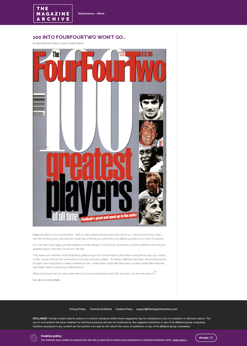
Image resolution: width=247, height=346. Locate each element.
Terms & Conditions (101, 309)
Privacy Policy (78, 309)
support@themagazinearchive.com (156, 309)
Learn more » (180, 339)
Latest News (76, 43)
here (57, 280)
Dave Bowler (43, 43)
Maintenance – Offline (91, 13)
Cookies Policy (124, 309)
